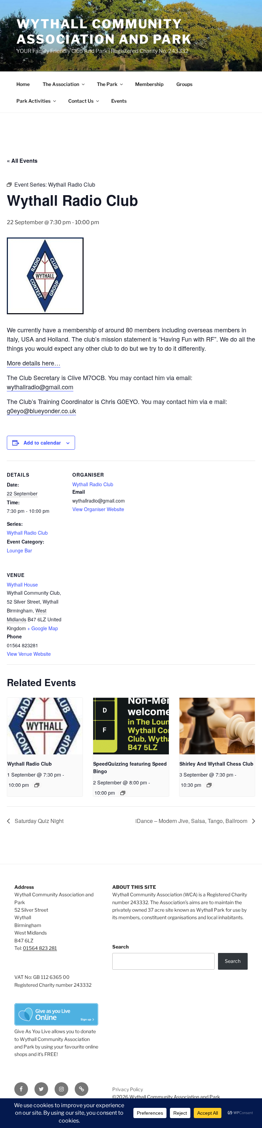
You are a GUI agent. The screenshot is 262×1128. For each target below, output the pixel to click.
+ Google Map (42, 628)
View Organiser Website (98, 509)
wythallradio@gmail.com (40, 386)
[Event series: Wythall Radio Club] (36, 785)
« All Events (22, 160)
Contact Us (80, 101)
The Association (61, 84)
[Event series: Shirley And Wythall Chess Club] (209, 785)
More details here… (33, 362)
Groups (184, 84)
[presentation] (45, 726)
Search (120, 947)
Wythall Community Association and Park (104, 31)
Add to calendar (42, 442)
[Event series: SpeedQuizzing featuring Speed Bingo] (122, 793)
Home (23, 84)
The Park (107, 84)
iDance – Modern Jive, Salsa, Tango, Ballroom (192, 821)
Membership (149, 84)
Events (119, 101)
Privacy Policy (127, 1089)
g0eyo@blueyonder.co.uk (41, 410)
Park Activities (33, 101)
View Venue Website (29, 653)
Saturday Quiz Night (38, 821)
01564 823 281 (40, 948)
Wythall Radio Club (27, 532)
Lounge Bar (19, 550)
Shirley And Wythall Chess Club (216, 763)
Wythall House (22, 584)
